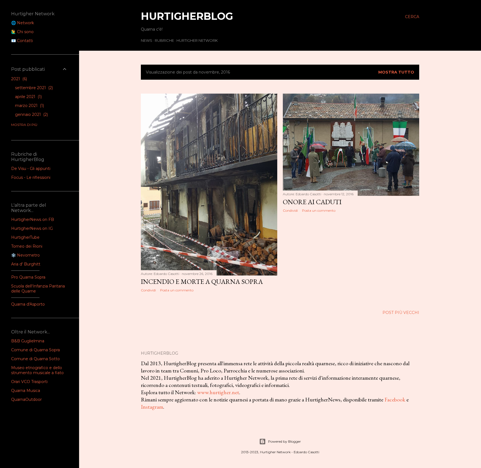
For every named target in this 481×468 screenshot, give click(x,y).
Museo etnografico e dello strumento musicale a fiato (37, 370)
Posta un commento (176, 290)
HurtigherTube (25, 237)
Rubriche (164, 40)
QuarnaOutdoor (26, 399)
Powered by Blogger (284, 441)
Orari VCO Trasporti (29, 381)
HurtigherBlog (187, 16)
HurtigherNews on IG (32, 228)
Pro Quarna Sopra (28, 277)
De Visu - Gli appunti (30, 168)
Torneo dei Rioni (26, 246)
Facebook (394, 399)
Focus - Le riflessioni (30, 177)
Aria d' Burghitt (25, 264)
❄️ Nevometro (25, 255)
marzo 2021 (29, 105)
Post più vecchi (400, 312)
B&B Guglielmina (27, 340)
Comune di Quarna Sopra (35, 349)
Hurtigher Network (197, 40)
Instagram (152, 406)
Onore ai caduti (312, 202)
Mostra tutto (396, 72)
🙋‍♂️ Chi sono (22, 31)
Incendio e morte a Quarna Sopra (202, 281)
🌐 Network (22, 22)
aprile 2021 (28, 96)
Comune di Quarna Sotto (35, 358)
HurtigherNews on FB (32, 219)
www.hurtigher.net (218, 392)
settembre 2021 (33, 87)
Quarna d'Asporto (28, 304)
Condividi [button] (148, 290)
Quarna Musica (25, 390)
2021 (18, 78)
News (146, 40)
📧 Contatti (22, 40)
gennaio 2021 (31, 114)
